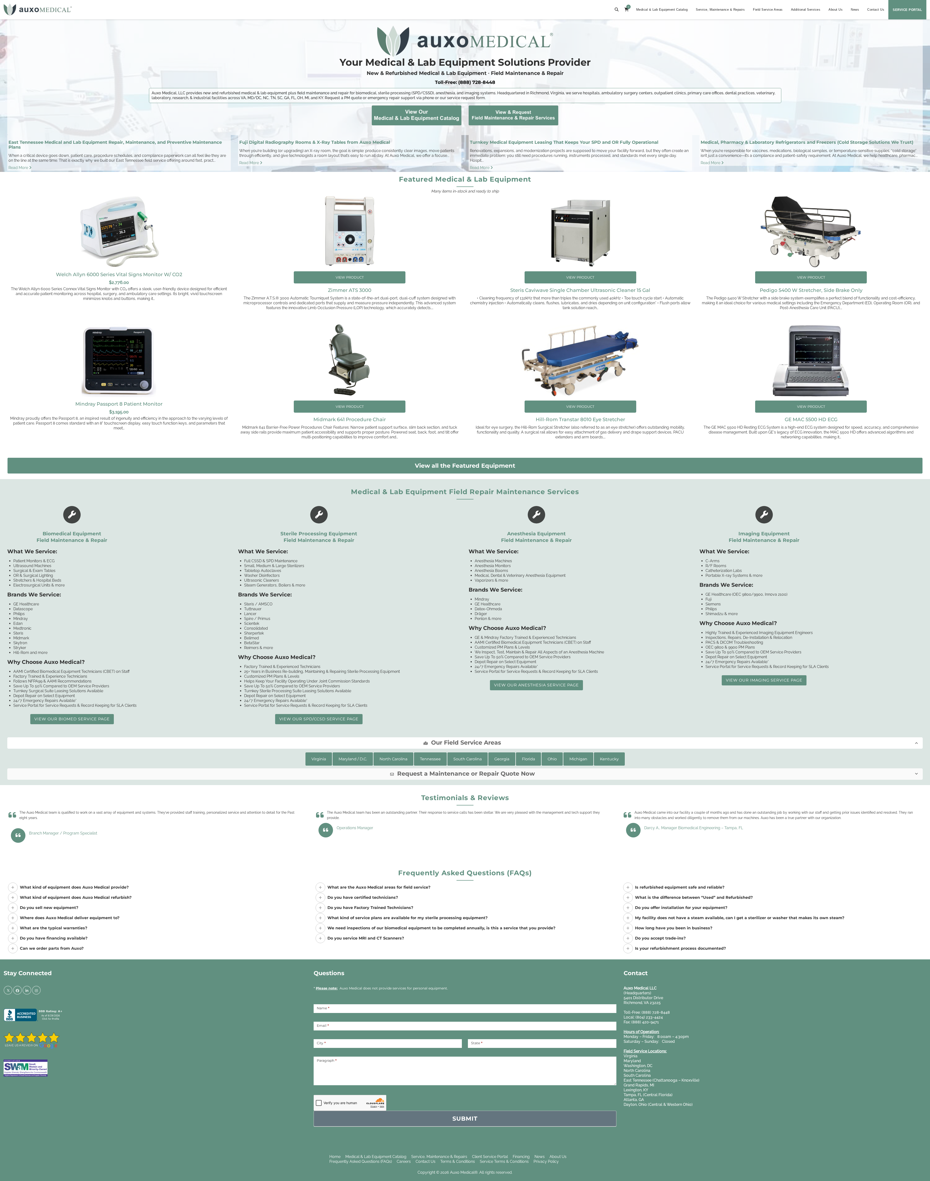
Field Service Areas (768, 9)
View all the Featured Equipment (465, 465)
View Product (350, 277)
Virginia (318, 759)
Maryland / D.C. (353, 759)
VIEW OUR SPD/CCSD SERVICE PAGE (318, 719)
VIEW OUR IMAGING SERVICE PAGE (764, 680)
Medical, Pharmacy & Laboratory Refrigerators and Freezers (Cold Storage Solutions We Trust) (807, 142)
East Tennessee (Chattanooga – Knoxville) (661, 1080)
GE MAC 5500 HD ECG (811, 419)
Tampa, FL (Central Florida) (648, 1095)
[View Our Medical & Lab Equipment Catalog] (416, 114)
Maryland (632, 1061)
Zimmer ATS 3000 (349, 290)
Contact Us (875, 9)
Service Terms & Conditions (504, 1161)
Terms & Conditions (457, 1161)
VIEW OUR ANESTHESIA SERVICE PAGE (536, 685)
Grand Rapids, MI (639, 1085)
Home (335, 1156)
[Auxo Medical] (38, 9)
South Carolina (467, 759)
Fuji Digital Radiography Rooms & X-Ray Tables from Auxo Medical (314, 142)
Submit (465, 1118)
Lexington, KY (636, 1090)
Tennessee (430, 759)
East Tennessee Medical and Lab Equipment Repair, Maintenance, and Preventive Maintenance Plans (115, 145)
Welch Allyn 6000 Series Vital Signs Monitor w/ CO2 (119, 274)
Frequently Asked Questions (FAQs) (360, 1161)
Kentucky (609, 759)
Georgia (501, 759)
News (855, 9)
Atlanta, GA (634, 1099)
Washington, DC (638, 1065)
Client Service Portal (490, 1156)
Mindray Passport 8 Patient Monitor (119, 404)
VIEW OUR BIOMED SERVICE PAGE (72, 719)
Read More (18, 167)
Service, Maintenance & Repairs (720, 9)
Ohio (552, 759)
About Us (836, 9)
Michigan (578, 759)
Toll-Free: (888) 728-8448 (465, 82)
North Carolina (393, 759)
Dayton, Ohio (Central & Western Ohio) (658, 1104)
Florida (528, 759)
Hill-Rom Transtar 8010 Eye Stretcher (580, 419)
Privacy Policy (546, 1161)
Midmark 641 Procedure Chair (349, 419)
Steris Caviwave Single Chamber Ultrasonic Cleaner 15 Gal (580, 290)
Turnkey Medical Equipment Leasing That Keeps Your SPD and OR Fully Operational (564, 142)
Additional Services (806, 9)
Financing (521, 1156)
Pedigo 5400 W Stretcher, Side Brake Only (811, 290)
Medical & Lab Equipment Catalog (662, 9)
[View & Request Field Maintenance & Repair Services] (513, 114)
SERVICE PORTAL (907, 10)
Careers (404, 1161)
